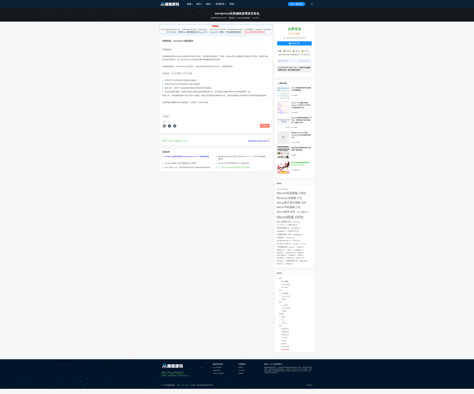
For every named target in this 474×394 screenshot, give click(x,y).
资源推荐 (220, 4)
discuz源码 (284, 222)
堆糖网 (301, 253)
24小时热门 (285, 337)
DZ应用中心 (293, 231)
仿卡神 (292, 247)
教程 (208, 4)
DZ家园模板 (281, 231)
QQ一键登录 (296, 4)
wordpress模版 (286, 284)
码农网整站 (281, 258)
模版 (189, 4)
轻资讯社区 (292, 261)
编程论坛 (300, 258)
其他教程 (293, 155)
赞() (265, 126)
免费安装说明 (285, 329)
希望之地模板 (282, 255)
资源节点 (240, 367)
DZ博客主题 (292, 225)
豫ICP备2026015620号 (205, 385)
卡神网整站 (298, 250)
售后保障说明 (285, 334)
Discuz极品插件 (295, 170)
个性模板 (282, 247)
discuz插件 (286, 211)
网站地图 (240, 373)
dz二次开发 (281, 225)
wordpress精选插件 (243, 18)
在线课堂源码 (291, 253)
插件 (199, 4)
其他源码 (284, 299)
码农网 (301, 255)
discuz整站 (302, 212)
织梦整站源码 (216, 370)
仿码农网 (300, 247)
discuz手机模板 (289, 207)
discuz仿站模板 (291, 193)
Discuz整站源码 (217, 367)
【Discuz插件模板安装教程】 (254, 32)
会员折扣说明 (285, 346)
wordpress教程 (295, 142)
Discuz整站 (285, 287)
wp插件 (166, 116)
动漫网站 (281, 250)
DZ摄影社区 (284, 234)
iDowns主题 (290, 237)
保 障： (280, 51)
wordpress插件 (286, 296)
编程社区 (291, 258)
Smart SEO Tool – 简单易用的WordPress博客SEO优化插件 (187, 167)
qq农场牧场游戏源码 (284, 240)
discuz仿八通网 (282, 189)
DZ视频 (280, 238)
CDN (283, 320)
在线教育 (280, 253)
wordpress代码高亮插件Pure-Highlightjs (233, 163)
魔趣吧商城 (171, 385)
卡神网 (289, 250)
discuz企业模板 (289, 198)
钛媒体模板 (303, 261)
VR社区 (296, 240)
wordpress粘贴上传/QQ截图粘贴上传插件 (181, 163)
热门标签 (284, 340)
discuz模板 (290, 217)
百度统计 (309, 385)
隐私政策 (284, 343)
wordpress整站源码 (218, 373)
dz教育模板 (298, 234)
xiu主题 (296, 244)
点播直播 (292, 255)
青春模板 (289, 264)
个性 (303, 244)
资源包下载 (294, 43)
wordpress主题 (284, 244)
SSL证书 (284, 323)
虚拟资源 (280, 261)
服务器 (283, 317)
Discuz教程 (294, 95)
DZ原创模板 (283, 228)
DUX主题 (296, 222)
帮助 (231, 4)
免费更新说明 (285, 331)
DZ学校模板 (295, 228)
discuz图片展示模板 (291, 202)
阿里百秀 (280, 264)
